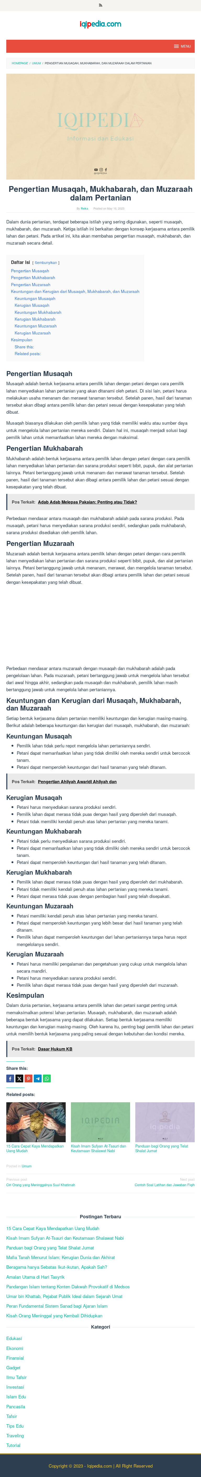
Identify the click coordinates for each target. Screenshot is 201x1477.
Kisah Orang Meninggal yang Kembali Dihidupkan (54, 1315)
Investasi (15, 1386)
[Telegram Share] (38, 1078)
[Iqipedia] (100, 22)
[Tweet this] (19, 1078)
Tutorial (13, 1445)
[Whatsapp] (47, 1078)
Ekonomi (14, 1348)
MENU (186, 46)
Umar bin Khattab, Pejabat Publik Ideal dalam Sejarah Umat (64, 1296)
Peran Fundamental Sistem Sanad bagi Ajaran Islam (57, 1305)
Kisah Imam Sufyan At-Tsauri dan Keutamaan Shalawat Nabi (98, 1148)
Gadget (13, 1367)
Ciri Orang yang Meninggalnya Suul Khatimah (40, 1182)
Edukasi (14, 1338)
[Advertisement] (100, 625)
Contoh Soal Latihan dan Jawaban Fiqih (165, 1182)
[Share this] (10, 1078)
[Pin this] (28, 1078)
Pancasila (15, 1406)
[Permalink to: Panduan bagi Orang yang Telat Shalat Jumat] (165, 1122)
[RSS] (101, 5)
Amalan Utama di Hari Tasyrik (35, 1276)
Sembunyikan (46, 262)
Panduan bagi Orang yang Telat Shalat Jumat (161, 1148)
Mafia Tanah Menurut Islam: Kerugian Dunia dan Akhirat (60, 1257)
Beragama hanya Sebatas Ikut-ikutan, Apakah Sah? (56, 1266)
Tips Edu (15, 1425)
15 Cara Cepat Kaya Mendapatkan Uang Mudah (35, 1148)
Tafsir (11, 1416)
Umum (27, 1165)
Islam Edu (16, 1396)
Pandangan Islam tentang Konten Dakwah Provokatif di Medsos (68, 1286)
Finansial (15, 1357)
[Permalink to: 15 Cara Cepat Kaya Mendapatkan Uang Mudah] (36, 1122)
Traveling (15, 1435)
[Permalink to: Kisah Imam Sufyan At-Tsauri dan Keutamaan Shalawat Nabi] (100, 1122)
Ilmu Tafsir (16, 1377)
